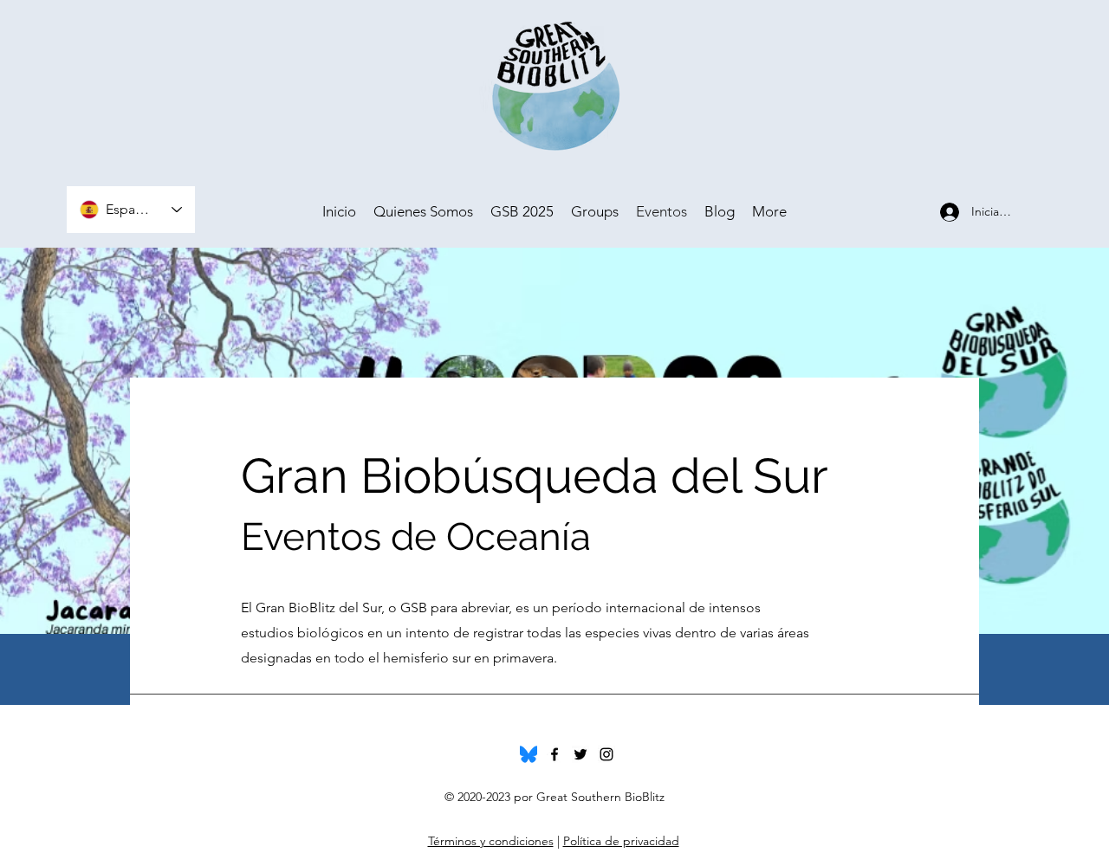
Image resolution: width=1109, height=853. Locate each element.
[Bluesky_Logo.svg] (528, 754)
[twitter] (580, 754)
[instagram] (606, 754)
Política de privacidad (621, 841)
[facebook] (554, 754)
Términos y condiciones (491, 841)
